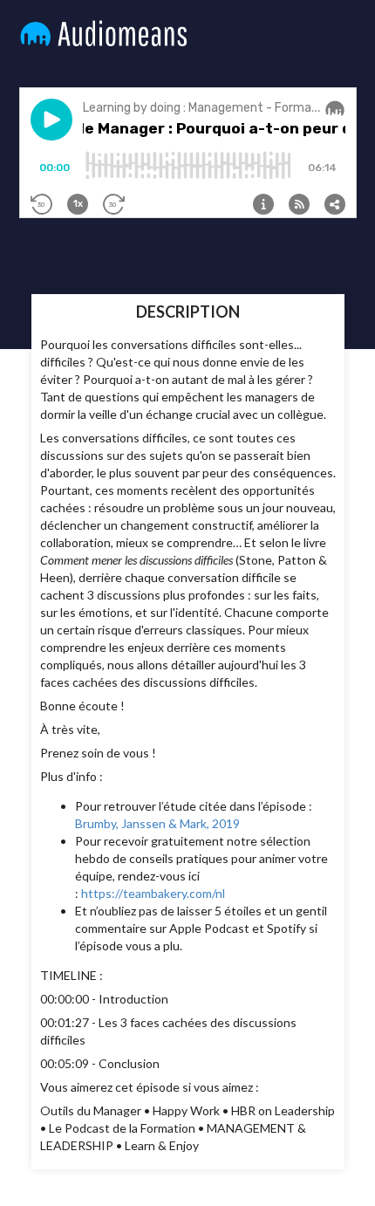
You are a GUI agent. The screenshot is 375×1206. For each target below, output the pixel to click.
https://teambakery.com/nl (153, 893)
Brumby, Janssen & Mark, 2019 (157, 823)
